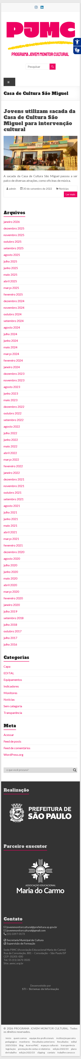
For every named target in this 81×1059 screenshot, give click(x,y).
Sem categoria (13, 706)
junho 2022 (11, 439)
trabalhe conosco (66, 1052)
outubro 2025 (12, 241)
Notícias (64, 188)
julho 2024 (10, 334)
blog (21, 1045)
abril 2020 (10, 585)
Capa (7, 666)
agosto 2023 (12, 387)
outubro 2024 (12, 314)
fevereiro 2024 (13, 360)
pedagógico (11, 1041)
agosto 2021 (12, 505)
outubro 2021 (12, 492)
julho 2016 (10, 644)
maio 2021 (10, 525)
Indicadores (11, 686)
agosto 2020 (12, 558)
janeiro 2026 (12, 221)
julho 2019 (10, 611)
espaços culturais (49, 1045)
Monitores (10, 693)
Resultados (63, 1041)
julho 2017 (10, 638)
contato (51, 1052)
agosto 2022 (12, 426)
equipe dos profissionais (41, 1038)
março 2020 (11, 591)
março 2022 (11, 459)
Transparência (13, 712)
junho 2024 (11, 340)
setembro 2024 (14, 320)
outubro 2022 (12, 413)
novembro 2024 (14, 307)
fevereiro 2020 (13, 598)
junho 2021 (11, 519)
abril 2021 (10, 532)
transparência (68, 1045)
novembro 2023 (14, 380)
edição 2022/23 (61, 1048)
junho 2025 (11, 268)
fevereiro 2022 (13, 466)
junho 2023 (11, 393)
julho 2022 (10, 433)
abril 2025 (10, 281)
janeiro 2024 (12, 367)
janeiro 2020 (12, 604)
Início (8, 1038)
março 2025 (11, 287)
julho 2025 (10, 261)
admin (12, 188)
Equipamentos (13, 679)
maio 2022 (10, 446)
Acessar (9, 735)
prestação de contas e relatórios (34, 1048)
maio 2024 (10, 347)
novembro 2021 (14, 486)
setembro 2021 (14, 499)
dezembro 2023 (14, 373)
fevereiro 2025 (13, 294)
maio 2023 (10, 400)
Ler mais (70, 194)
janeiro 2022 (12, 472)
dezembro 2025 (14, 228)
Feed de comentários (17, 748)
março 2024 (11, 354)
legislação (11, 1048)
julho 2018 (10, 624)
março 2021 (11, 538)
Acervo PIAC (32, 1045)
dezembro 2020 (14, 552)
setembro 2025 (14, 248)
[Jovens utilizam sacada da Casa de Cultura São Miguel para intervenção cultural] (40, 137)
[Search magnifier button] (74, 770)
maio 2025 (10, 274)
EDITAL (9, 673)
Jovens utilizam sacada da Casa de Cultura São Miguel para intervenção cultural (39, 120)
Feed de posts (12, 741)
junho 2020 (11, 571)
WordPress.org (13, 754)
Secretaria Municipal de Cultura (25, 940)
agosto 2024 (12, 327)
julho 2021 (10, 512)
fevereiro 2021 (13, 545)
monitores (24, 1041)
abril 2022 (10, 453)
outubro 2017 (12, 631)
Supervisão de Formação (21, 943)
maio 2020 (10, 578)
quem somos (20, 1038)
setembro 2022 (14, 420)
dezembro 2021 (14, 479)
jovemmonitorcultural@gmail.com (26, 930)
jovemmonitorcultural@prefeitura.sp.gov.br (32, 927)
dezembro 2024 (14, 301)
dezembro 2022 (14, 406)
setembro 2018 (14, 618)
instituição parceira (66, 1038)
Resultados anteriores (43, 1041)
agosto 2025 (12, 254)
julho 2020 (10, 565)
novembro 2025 (14, 235)
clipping (41, 1052)
